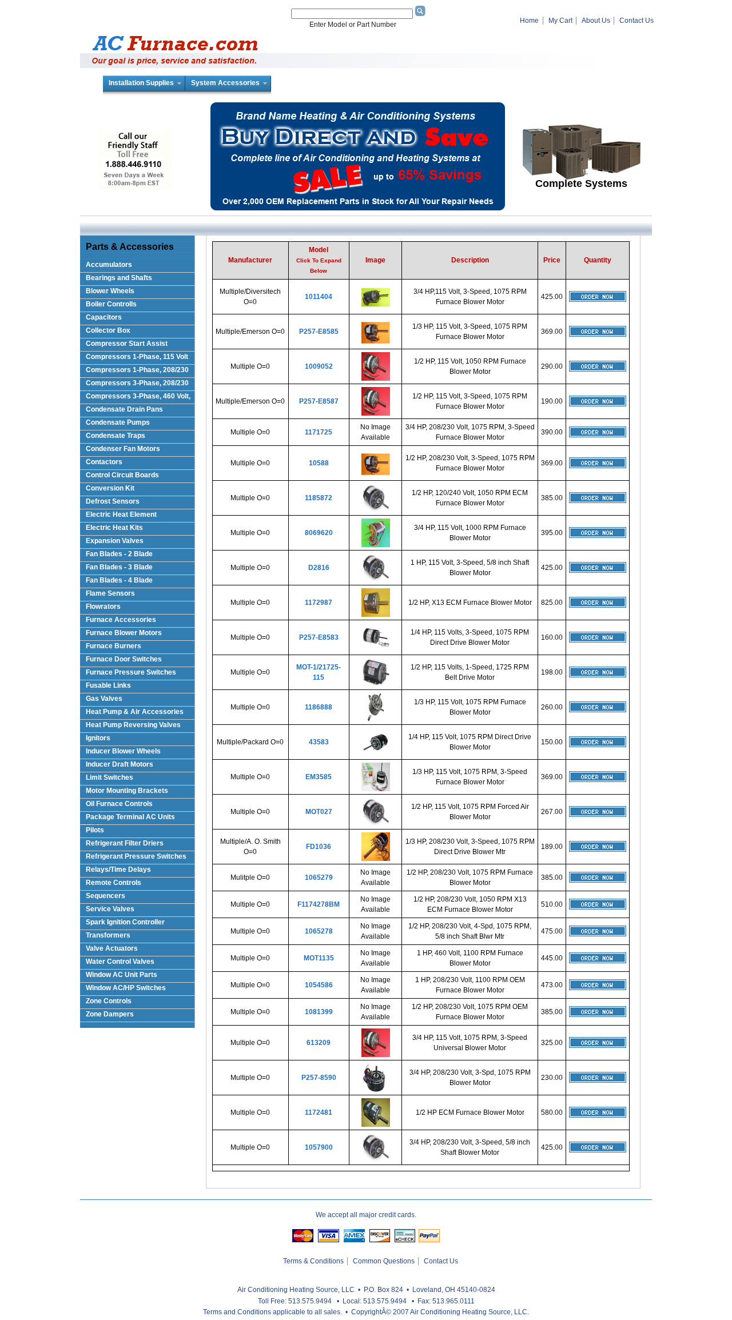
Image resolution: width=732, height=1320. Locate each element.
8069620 (319, 533)
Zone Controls (109, 1001)
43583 (319, 742)
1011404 (318, 297)
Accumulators (109, 265)
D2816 (318, 568)
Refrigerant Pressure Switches (136, 856)
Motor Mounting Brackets (127, 791)
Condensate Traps (115, 436)
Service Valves (110, 909)
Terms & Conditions (313, 1261)
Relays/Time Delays (118, 870)
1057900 (319, 1147)
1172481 (318, 1112)
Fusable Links (108, 685)
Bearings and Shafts (119, 278)
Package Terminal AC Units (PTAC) (127, 819)
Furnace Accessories (121, 620)
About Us (596, 21)
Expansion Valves (115, 541)
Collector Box (108, 330)
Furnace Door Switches (124, 659)
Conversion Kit (110, 488)
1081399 (319, 1012)
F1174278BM (318, 904)
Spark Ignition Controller (125, 922)
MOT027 (318, 812)
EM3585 (318, 777)
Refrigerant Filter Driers (125, 843)
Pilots (95, 830)
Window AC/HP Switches (126, 988)
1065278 (319, 931)
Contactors (104, 462)
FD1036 (318, 847)
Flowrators (103, 607)
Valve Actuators (112, 948)
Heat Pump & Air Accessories (135, 712)
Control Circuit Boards (122, 475)
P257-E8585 (319, 332)
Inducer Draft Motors (119, 764)
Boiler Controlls (111, 304)
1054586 (319, 985)
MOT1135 (319, 958)
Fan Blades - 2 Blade (119, 554)
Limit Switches (109, 777)
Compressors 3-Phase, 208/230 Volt (134, 385)
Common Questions (384, 1261)
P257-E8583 (319, 637)
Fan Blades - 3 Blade (119, 567)
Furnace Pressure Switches (131, 672)
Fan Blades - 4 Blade (119, 580)
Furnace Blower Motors (124, 633)
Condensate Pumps (118, 422)
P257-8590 (318, 1078)
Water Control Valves (120, 962)
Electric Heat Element (121, 515)
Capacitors (104, 317)
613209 (319, 1043)
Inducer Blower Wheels (123, 751)
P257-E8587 (319, 401)
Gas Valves (104, 699)
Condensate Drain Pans (124, 409)
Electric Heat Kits (114, 528)
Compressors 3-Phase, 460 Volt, (138, 396)
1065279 (319, 878)
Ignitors (98, 738)
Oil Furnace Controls (119, 804)
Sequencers (105, 896)
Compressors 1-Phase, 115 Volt (137, 357)
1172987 (318, 603)
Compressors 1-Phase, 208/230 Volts (134, 372)
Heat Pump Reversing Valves (133, 725)
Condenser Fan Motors (123, 449)
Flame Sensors (110, 593)
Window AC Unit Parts (121, 975)
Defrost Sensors (113, 501)
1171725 (318, 432)
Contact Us (636, 21)
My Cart (560, 21)
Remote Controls (113, 883)
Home (529, 21)
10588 (319, 463)
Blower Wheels (110, 291)
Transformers (108, 935)
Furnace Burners (113, 646)
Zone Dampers (110, 1014)
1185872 (318, 498)
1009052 (319, 366)
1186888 (318, 707)
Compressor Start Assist (127, 344)
